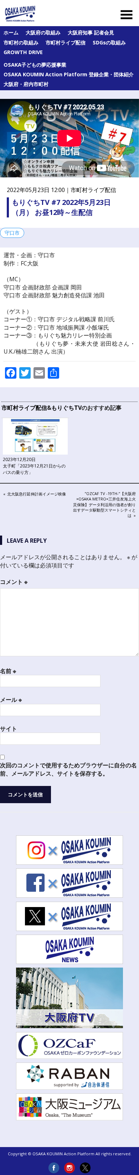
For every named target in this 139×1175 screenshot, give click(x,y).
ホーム (11, 32)
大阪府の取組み (43, 32)
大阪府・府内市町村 (26, 84)
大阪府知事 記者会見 (91, 32)
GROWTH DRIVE (23, 52)
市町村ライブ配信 (66, 42)
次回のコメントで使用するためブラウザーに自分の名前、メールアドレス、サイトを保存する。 (68, 769)
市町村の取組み (21, 42)
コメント (13, 582)
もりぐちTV (66, 408)
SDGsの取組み (109, 42)
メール (11, 700)
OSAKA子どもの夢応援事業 (35, 64)
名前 (8, 671)
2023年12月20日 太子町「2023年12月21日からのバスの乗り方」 (34, 465)
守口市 (12, 232)
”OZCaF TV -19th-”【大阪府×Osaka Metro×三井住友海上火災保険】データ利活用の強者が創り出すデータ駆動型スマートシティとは (104, 504)
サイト (8, 729)
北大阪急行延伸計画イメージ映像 (36, 494)
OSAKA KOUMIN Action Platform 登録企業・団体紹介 (69, 74)
